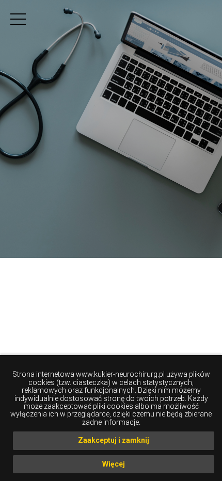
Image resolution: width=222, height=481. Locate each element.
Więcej (113, 464)
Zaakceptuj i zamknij (113, 440)
